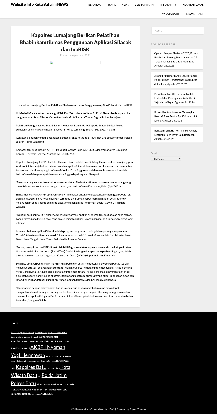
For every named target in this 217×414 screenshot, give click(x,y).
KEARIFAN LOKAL (193, 4)
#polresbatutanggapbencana (23, 341)
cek (38, 361)
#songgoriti (51, 341)
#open (28, 337)
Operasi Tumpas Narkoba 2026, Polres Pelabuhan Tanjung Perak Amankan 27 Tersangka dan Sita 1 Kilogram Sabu (176, 57)
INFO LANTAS (168, 4)
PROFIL (111, 4)
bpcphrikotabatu (18, 361)
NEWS (125, 4)
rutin (45, 390)
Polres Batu (23, 383)
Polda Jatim (54, 375)
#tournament (24, 348)
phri (39, 376)
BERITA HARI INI (144, 4)
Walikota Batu (47, 394)
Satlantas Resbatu (21, 393)
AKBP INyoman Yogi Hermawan (58, 356)
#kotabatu (62, 332)
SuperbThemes (138, 409)
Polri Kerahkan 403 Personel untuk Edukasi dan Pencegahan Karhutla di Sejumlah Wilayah (174, 98)
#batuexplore (28, 332)
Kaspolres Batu (53, 368)
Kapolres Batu (31, 367)
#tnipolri (14, 348)
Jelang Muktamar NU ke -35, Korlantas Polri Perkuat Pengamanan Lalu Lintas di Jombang (176, 79)
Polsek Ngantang (21, 389)
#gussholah (53, 332)
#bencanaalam (41, 332)
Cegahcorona (30, 361)
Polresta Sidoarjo (43, 384)
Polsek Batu (56, 384)
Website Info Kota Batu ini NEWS (39, 4)
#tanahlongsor (63, 341)
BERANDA (94, 4)
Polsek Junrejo (67, 384)
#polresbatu (50, 337)
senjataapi (36, 394)
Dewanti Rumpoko (48, 361)
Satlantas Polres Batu (57, 389)
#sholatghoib (41, 341)
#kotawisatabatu (18, 337)
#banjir (19, 332)
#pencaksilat (36, 337)
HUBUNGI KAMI (194, 13)
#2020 (13, 332)
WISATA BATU (170, 13)
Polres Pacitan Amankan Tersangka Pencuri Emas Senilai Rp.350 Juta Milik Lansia (175, 116)
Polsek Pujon (37, 390)
